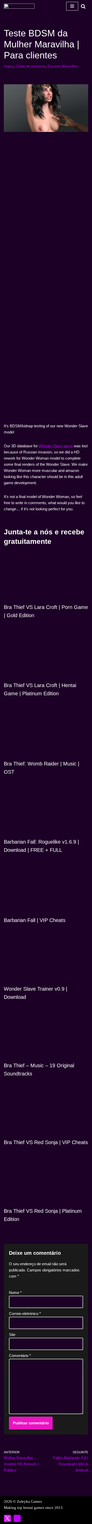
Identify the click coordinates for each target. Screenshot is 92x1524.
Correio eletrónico (25, 1313)
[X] (7, 1518)
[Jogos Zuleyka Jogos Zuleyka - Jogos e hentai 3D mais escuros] (19, 6)
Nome (15, 1292)
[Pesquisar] (83, 6)
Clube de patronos (30, 66)
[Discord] (17, 1518)
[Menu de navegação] (72, 6)
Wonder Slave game (56, 446)
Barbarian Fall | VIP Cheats (34, 920)
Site (12, 1334)
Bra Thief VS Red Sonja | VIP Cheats (46, 1142)
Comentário (20, 1355)
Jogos (9, 66)
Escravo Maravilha (62, 66)
